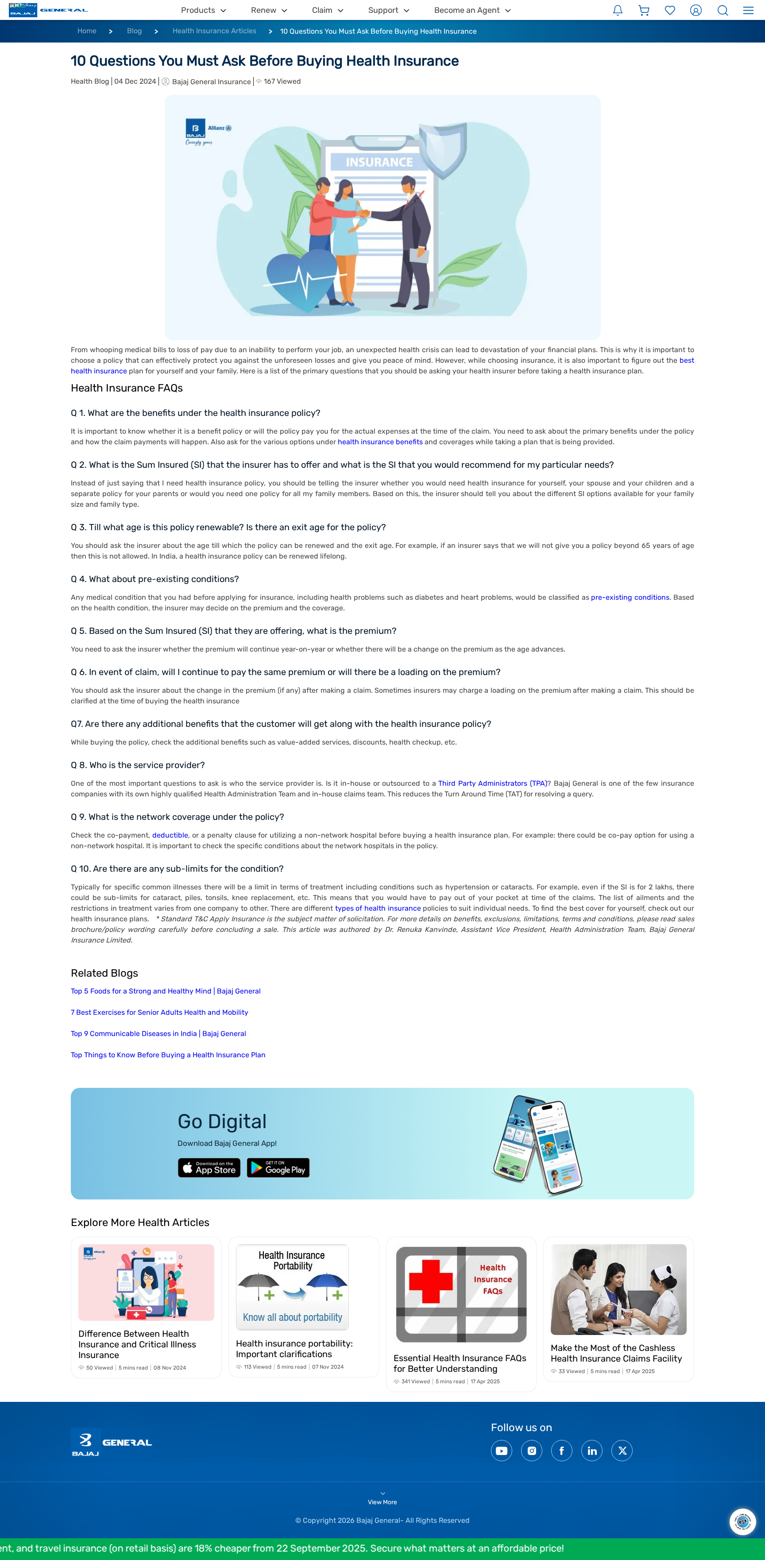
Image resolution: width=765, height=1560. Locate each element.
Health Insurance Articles (214, 31)
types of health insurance (378, 908)
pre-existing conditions (630, 597)
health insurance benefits (380, 442)
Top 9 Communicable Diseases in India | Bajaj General (158, 1033)
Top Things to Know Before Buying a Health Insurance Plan (168, 1055)
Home (87, 31)
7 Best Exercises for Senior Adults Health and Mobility (159, 1012)
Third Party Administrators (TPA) (492, 783)
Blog (134, 31)
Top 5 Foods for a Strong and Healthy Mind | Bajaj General (166, 991)
